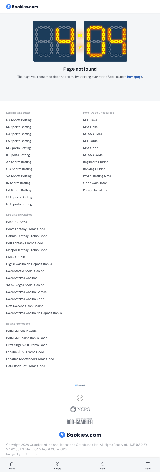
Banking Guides (94, 169)
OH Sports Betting (19, 197)
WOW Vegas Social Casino (25, 285)
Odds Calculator (95, 183)
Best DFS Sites (16, 222)
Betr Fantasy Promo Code (24, 243)
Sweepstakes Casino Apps (25, 299)
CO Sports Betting (19, 169)
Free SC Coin (15, 257)
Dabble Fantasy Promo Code (26, 236)
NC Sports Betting (19, 204)
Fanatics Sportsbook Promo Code (30, 359)
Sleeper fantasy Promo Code (26, 250)
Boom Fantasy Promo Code (25, 229)
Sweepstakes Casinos (21, 278)
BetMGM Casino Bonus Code (26, 338)
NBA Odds (90, 148)
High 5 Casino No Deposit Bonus (29, 264)
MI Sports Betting (18, 148)
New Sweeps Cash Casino (24, 306)
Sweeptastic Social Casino (25, 271)
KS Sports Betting (18, 127)
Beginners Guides (95, 162)
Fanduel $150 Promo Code (25, 352)
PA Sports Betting (18, 141)
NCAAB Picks (92, 134)
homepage (134, 77)
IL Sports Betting (18, 155)
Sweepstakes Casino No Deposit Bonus (34, 313)
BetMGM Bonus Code (21, 331)
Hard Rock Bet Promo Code (25, 366)
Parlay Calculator (95, 190)
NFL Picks (90, 120)
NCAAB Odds (93, 155)
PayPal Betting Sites (97, 176)
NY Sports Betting (18, 120)
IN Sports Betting (18, 183)
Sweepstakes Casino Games (26, 292)
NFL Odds (90, 141)
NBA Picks (90, 127)
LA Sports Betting (18, 190)
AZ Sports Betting (18, 162)
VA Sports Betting (18, 176)
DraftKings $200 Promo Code (26, 345)
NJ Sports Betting (18, 134)
